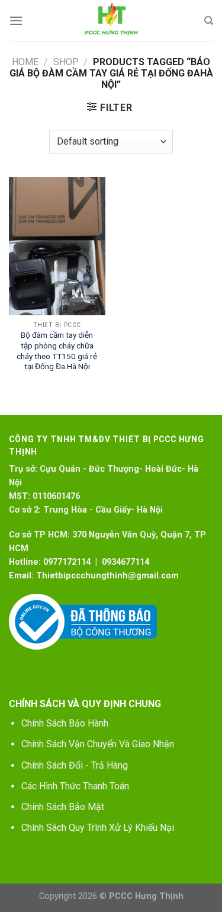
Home (25, 62)
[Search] (208, 20)
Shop (66, 62)
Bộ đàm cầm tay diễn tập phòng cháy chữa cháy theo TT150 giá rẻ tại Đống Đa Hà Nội (57, 350)
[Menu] (16, 20)
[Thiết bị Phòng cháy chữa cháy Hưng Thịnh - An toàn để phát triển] (111, 20)
